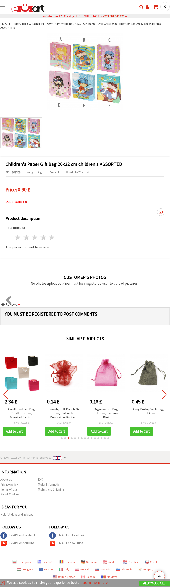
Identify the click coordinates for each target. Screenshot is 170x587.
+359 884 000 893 (113, 16)
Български (25, 562)
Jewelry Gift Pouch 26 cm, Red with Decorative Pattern (64, 413)
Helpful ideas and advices (16, 514)
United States (66, 577)
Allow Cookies (154, 583)
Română (70, 562)
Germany (91, 562)
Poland (84, 569)
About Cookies (9, 494)
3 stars (35, 237)
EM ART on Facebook (22, 535)
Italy (66, 569)
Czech (154, 562)
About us (6, 479)
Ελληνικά (48, 562)
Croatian (133, 562)
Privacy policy (9, 484)
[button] (62, 438)
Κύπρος (148, 569)
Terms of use (8, 489)
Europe (48, 569)
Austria (112, 562)
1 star (18, 237)
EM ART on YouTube (21, 543)
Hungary (28, 569)
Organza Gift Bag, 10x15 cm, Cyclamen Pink (106, 413)
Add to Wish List (79, 172)
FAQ (40, 479)
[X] (2, 582)
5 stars (52, 237)
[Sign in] (147, 7)
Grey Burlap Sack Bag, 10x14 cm (148, 411)
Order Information (49, 484)
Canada (91, 577)
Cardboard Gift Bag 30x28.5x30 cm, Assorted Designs (21, 413)
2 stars (26, 237)
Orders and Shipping (51, 489)
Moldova (112, 577)
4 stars (43, 237)
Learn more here (95, 582)
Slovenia (127, 569)
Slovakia (105, 569)
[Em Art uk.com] (28, 8)
